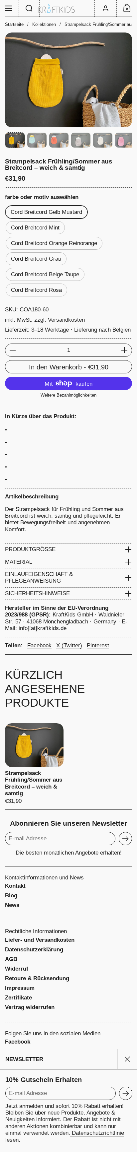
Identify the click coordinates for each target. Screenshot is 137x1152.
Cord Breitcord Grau (36, 259)
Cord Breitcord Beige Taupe (45, 274)
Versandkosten (66, 320)
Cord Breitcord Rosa (36, 290)
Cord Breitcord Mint (35, 227)
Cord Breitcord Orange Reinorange (54, 243)
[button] (29, 8)
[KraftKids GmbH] (68, 8)
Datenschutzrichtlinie (97, 1133)
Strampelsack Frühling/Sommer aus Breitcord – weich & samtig (34, 763)
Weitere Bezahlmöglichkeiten (68, 395)
